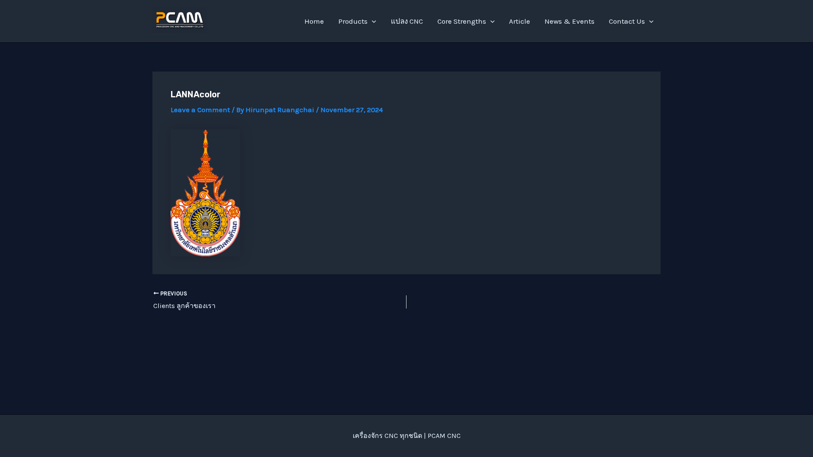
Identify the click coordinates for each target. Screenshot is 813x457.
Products (353, 21)
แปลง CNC (407, 21)
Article (519, 21)
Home (314, 21)
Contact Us (627, 21)
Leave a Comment (200, 109)
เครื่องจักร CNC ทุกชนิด (161, 34)
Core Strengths (461, 21)
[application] (372, 21)
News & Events (570, 21)
